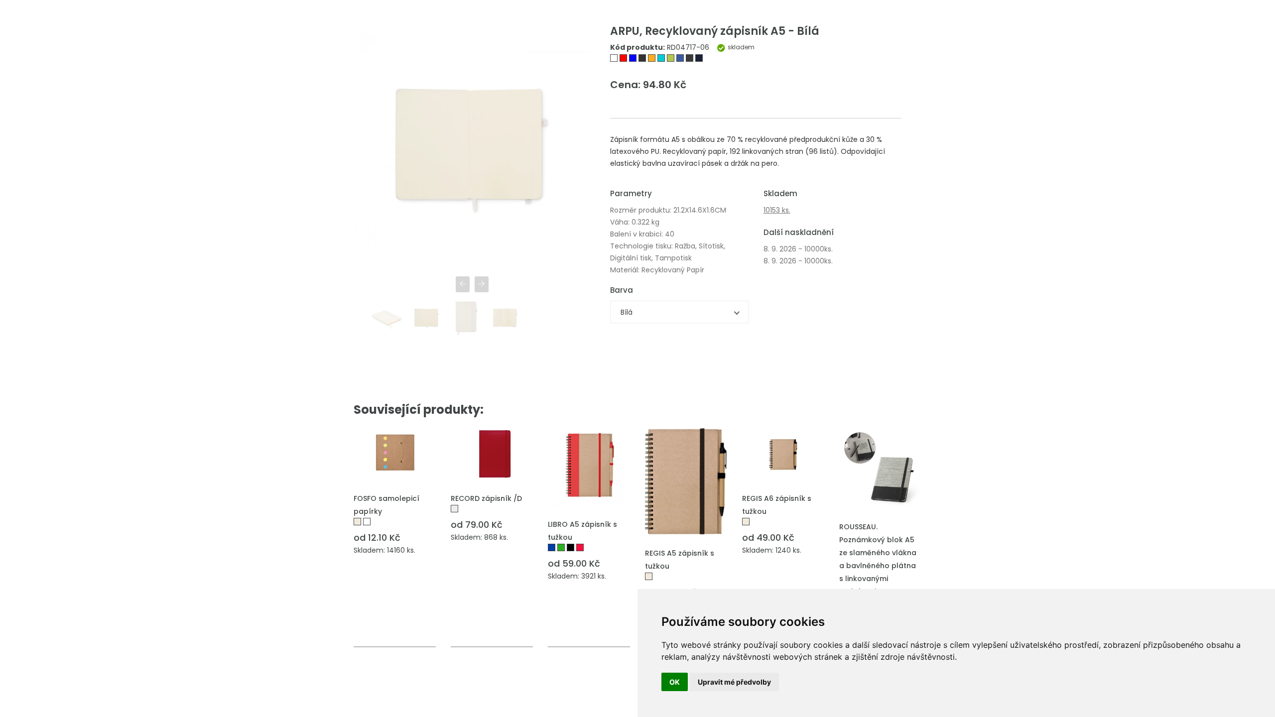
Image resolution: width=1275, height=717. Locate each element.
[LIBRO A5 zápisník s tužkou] (589, 467)
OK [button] (674, 682)
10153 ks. (777, 210)
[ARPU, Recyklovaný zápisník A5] (615, 59)
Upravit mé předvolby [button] (734, 682)
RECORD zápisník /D (486, 498)
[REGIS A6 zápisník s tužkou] (783, 453)
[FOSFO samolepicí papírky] (395, 453)
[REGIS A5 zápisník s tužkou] (686, 481)
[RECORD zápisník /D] (492, 453)
